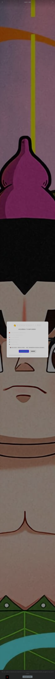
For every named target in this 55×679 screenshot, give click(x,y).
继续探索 (33, 351)
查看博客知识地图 (24, 351)
